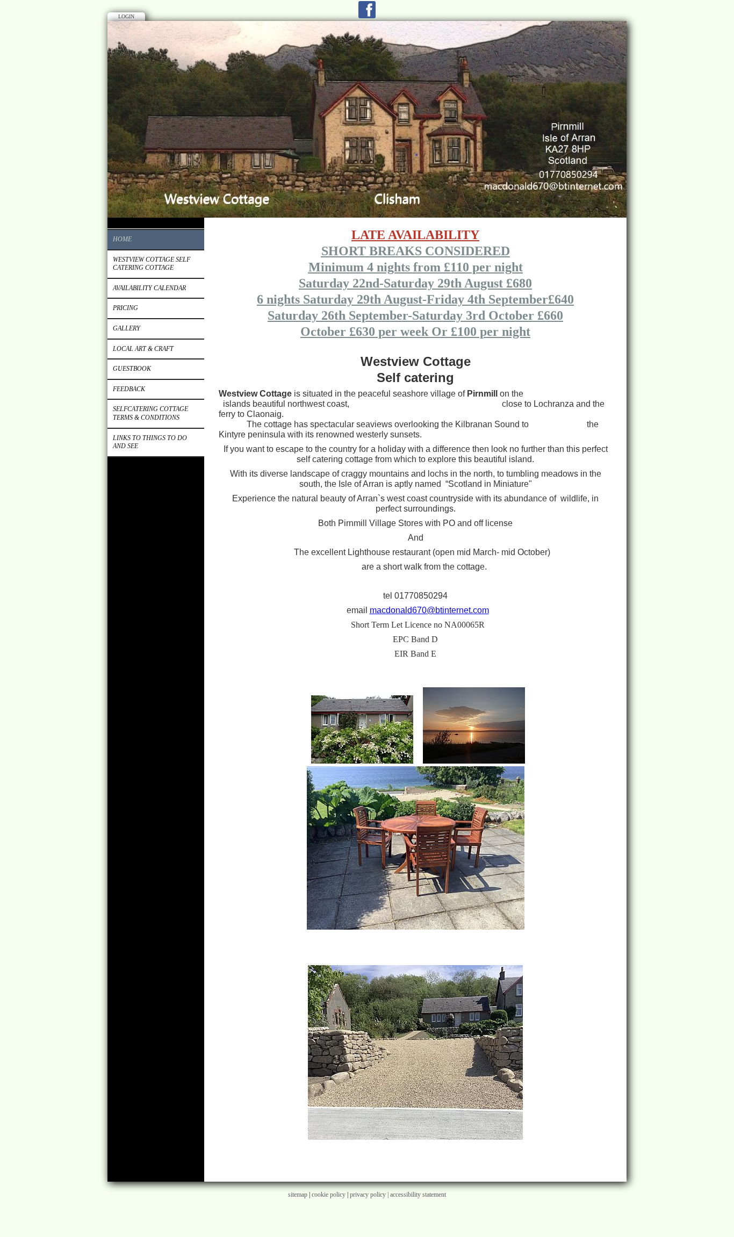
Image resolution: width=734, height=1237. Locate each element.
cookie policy (329, 1194)
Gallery (126, 328)
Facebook (367, 9)
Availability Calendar (149, 288)
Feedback (129, 389)
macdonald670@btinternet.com (429, 610)
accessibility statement (418, 1194)
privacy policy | (370, 1194)
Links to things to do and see (150, 442)
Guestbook (132, 368)
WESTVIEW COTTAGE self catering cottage (151, 264)
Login (126, 16)
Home (122, 239)
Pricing (125, 308)
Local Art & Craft (143, 349)
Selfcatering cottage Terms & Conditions (150, 413)
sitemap (297, 1194)
